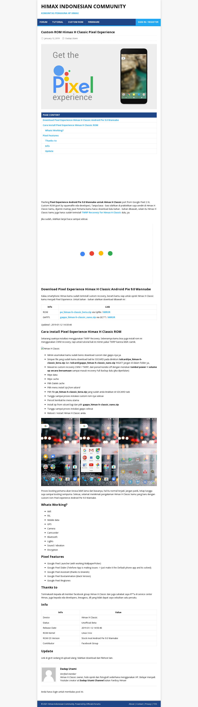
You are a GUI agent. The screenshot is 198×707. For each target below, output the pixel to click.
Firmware (93, 21)
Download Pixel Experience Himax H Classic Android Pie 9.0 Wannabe (81, 120)
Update (49, 151)
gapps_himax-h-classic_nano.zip (78, 317)
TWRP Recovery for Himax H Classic (101, 212)
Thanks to (51, 140)
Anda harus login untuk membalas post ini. (62, 691)
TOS (155, 704)
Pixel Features (51, 135)
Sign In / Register (148, 21)
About (131, 704)
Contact (139, 704)
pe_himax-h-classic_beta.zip (75, 312)
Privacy (148, 704)
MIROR (106, 312)
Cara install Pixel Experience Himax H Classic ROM (70, 125)
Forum (43, 21)
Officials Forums (93, 704)
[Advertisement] (99, 178)
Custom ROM (75, 21)
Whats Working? (54, 130)
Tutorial (57, 21)
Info (47, 145)
